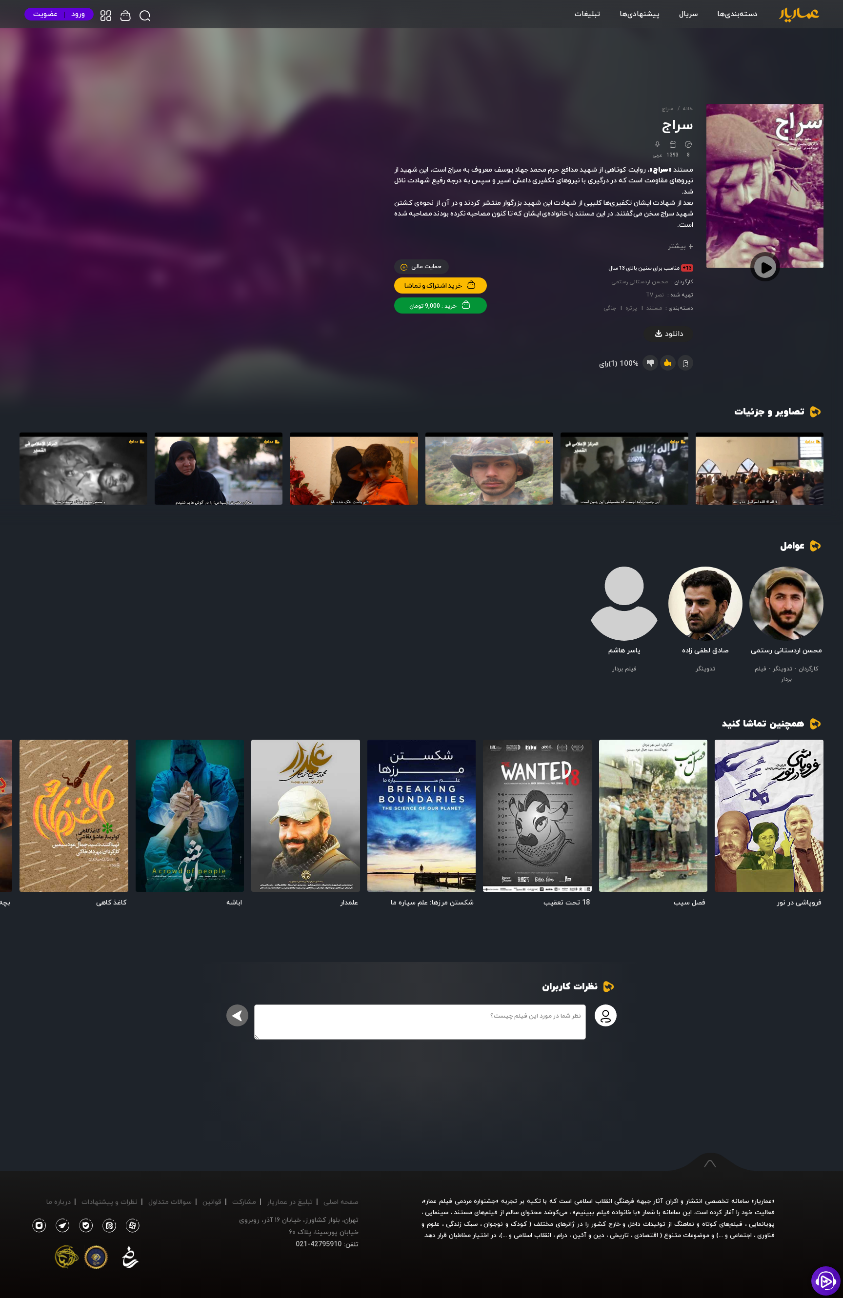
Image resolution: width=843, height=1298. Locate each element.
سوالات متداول (170, 1202)
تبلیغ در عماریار (290, 1202)
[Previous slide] (811, 819)
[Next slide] (32, 819)
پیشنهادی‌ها (640, 13)
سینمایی (436, 1212)
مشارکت (244, 1202)
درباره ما (58, 1202)
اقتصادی (646, 1235)
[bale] (83, 1226)
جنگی (609, 308)
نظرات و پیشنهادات (109, 1202)
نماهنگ (684, 1224)
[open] (769, 816)
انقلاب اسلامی (531, 1235)
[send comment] (237, 1015)
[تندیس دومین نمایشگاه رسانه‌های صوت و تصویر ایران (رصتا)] (67, 1259)
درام (562, 1235)
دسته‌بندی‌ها (737, 13)
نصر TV (655, 294)
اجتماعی (740, 1235)
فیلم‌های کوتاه (722, 1224)
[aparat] (130, 1226)
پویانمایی (762, 1224)
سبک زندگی (462, 1224)
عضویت (45, 14)
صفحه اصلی (341, 1202)
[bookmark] (729, 753)
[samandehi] (130, 1259)
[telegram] (60, 1226)
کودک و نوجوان (505, 1224)
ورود (78, 14)
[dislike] (650, 363)
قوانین (211, 1202)
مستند (654, 308)
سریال (688, 13)
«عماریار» (763, 1201)
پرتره (631, 308)
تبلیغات (587, 13)
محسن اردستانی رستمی (639, 281)
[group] (759, 469)
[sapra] (96, 1259)
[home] (799, 15)
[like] (668, 363)
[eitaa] (107, 1226)
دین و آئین (588, 1235)
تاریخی (619, 1235)
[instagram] (38, 1226)
